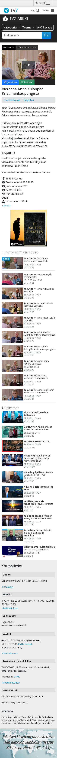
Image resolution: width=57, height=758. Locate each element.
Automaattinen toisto (22, 252)
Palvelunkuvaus (10, 653)
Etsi (46, 35)
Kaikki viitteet (25, 644)
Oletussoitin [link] (8, 47)
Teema (27, 27)
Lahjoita (27, 82)
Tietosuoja (7, 586)
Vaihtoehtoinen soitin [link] (27, 47)
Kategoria (10, 27)
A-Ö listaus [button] (44, 27)
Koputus (29, 100)
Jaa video (12, 82)
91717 (17, 676)
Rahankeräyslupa (10, 682)
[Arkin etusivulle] (15, 18)
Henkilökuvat (12, 100)
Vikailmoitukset (10, 608)
